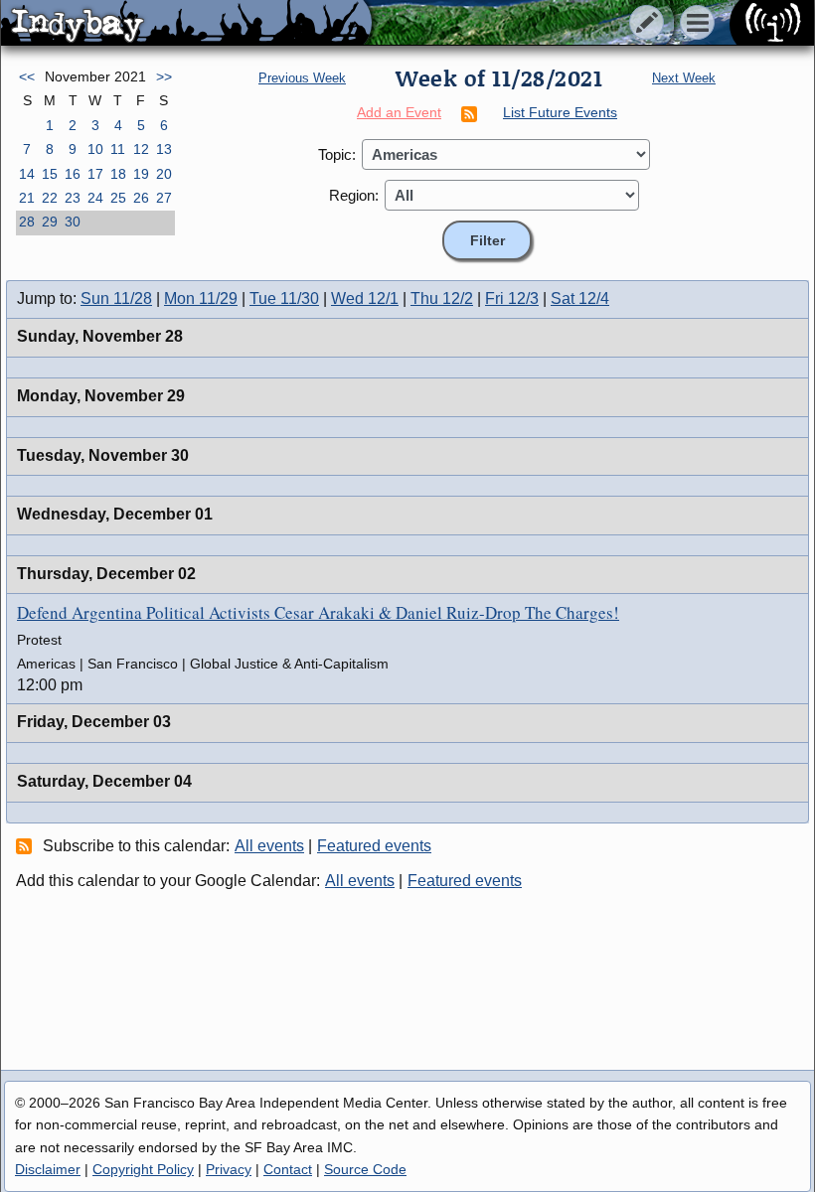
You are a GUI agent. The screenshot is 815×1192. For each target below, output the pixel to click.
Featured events (374, 845)
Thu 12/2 (441, 298)
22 (50, 198)
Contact (287, 1169)
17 (95, 174)
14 (27, 174)
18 (118, 174)
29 (50, 221)
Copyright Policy (143, 1169)
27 (164, 198)
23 (73, 198)
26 (141, 198)
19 (141, 174)
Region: (354, 195)
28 (27, 221)
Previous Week (302, 78)
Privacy (228, 1169)
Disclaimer (48, 1169)
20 (164, 174)
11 (117, 149)
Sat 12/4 (580, 298)
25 (118, 198)
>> (164, 76)
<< (27, 76)
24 (95, 198)
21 (27, 198)
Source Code (365, 1169)
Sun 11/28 (116, 298)
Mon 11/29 (201, 298)
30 (73, 221)
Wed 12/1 (365, 298)
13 (164, 149)
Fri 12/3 (512, 298)
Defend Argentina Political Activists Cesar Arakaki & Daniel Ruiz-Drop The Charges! (318, 612)
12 (141, 149)
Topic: (337, 154)
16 (73, 174)
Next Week (684, 78)
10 (95, 149)
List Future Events (560, 112)
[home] (186, 24)
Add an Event (399, 112)
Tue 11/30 (284, 298)
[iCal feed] (27, 845)
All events (269, 845)
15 (50, 174)
